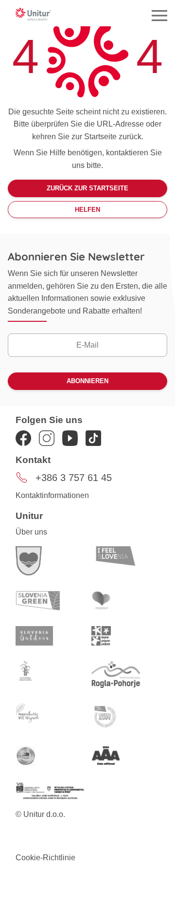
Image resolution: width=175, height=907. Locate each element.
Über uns (31, 532)
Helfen (87, 209)
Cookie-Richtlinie (45, 857)
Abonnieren (87, 381)
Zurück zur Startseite (87, 188)
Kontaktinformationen (52, 495)
